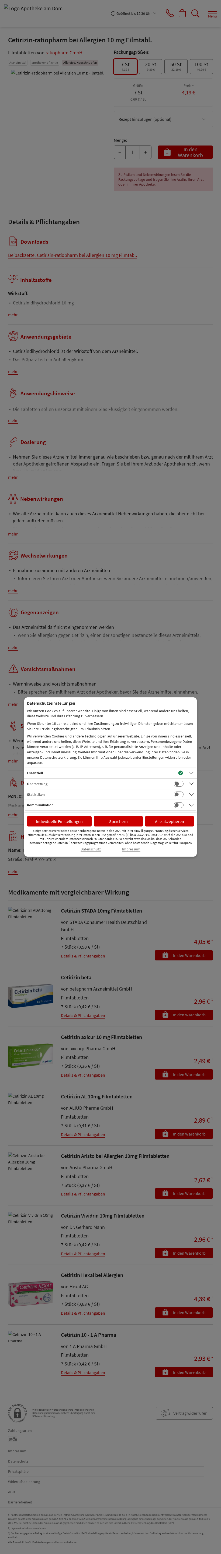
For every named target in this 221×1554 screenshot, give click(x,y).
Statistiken (36, 794)
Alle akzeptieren (169, 821)
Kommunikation (40, 805)
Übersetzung (37, 783)
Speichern (118, 821)
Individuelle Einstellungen (59, 821)
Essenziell (35, 773)
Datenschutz (91, 849)
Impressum (131, 849)
